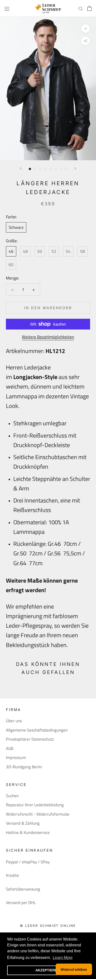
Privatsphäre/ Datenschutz (30, 739)
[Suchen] (81, 8)
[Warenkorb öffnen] (89, 8)
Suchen (12, 796)
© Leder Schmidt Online (48, 926)
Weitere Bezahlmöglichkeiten (48, 337)
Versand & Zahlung (23, 823)
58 (82, 251)
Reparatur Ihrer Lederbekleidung (35, 805)
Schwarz (16, 227)
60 (11, 264)
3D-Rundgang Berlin (24, 767)
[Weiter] (75, 168)
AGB (9, 749)
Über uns (14, 721)
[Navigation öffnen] (6, 8)
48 (25, 251)
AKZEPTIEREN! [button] (48, 970)
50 (39, 251)
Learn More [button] (63, 957)
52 (53, 251)
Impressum (16, 758)
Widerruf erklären (74, 969)
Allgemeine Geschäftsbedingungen (37, 730)
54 (68, 251)
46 (11, 251)
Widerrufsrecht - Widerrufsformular (38, 814)
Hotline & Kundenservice (28, 833)
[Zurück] (20, 168)
